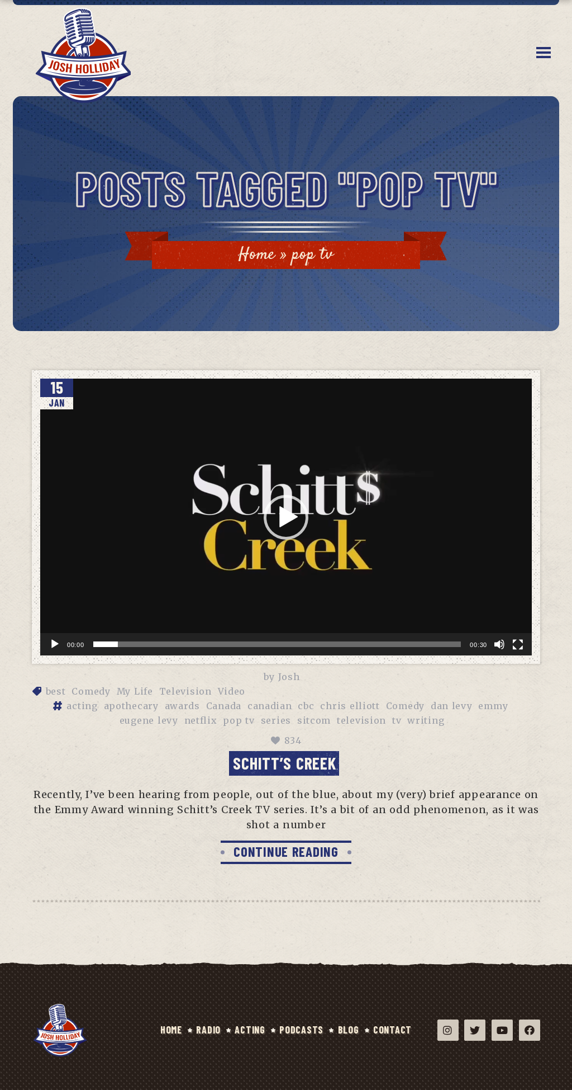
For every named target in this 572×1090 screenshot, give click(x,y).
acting (81, 705)
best (56, 691)
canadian (269, 705)
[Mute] (499, 644)
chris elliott (349, 705)
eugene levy (149, 720)
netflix (200, 720)
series (276, 720)
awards (182, 705)
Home (257, 255)
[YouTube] (502, 1030)
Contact (392, 1029)
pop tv (238, 720)
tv (396, 720)
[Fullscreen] (518, 645)
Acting (250, 1029)
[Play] (54, 644)
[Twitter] (474, 1030)
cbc (306, 705)
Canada (223, 705)
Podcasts (301, 1029)
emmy (493, 705)
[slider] (277, 644)
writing (425, 720)
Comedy (91, 691)
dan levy (452, 705)
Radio (208, 1029)
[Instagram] (448, 1030)
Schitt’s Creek (284, 763)
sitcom (314, 720)
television (361, 720)
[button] (286, 517)
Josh (289, 676)
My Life (135, 691)
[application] (286, 517)
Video (232, 691)
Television (185, 691)
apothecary (131, 705)
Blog (348, 1029)
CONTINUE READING (286, 851)
